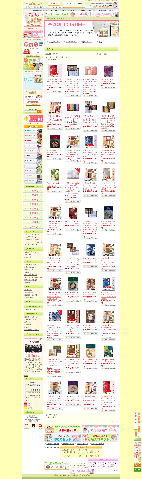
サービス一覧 (30, 231)
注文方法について (30, 267)
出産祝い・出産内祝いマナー (33, 317)
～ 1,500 (112, 462)
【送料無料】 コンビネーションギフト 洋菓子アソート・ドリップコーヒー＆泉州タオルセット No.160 (72, 262)
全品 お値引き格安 (68, 450)
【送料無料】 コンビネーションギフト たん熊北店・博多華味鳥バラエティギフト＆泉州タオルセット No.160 (90, 120)
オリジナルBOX (54, 42)
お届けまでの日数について (33, 264)
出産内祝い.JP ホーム (40, 10)
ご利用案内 (82, 10)
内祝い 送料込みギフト (69, 452)
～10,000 (102, 467)
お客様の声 (102, 10)
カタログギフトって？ (31, 252)
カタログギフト (31, 249)
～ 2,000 (92, 465)
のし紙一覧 (81, 14)
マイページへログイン (69, 10)
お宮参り (27, 322)
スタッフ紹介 (28, 297)
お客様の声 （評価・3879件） (33, 39)
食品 (100, 42)
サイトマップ (113, 10)
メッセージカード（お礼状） (33, 242)
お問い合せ (92, 10)
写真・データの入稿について (33, 277)
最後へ (55, 59)
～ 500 (92, 462)
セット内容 (28, 254)
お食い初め (28, 324)
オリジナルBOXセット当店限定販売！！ (33, 92)
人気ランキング (33, 123)
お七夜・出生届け (30, 319)
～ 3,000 (102, 465)
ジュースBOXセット (31, 309)
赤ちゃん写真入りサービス (33, 71)
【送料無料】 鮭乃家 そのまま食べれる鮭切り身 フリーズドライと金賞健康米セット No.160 (54, 364)
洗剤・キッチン (95, 452)
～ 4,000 (112, 465)
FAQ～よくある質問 (30, 280)
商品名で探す (33, 109)
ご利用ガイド (30, 261)
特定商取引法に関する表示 (81, 475)
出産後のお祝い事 (31, 314)
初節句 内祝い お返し (33, 56)
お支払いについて (30, 272)
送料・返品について (30, 275)
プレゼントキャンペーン (32, 245)
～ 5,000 (92, 467)
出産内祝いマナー (31, 412)
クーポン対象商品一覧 (33, 105)
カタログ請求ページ (30, 292)
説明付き (48, 54)
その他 (28, 286)
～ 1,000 (102, 462)
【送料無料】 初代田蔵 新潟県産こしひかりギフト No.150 (73, 118)
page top (114, 421)
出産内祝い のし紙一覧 (31, 239)
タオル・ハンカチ (83, 453)
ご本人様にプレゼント (31, 234)
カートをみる (54, 10)
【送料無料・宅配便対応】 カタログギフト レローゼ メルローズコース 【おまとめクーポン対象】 (109, 400)
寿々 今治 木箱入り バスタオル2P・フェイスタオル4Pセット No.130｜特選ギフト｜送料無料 (91, 83)
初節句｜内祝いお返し (31, 330)
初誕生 (26, 327)
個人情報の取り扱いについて (61, 475)
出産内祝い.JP (50, 18)
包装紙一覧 (28, 290)
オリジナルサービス (30, 237)
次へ (50, 59)
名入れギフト (83, 450)
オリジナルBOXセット (33, 306)
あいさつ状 (28, 257)
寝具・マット (87, 42)
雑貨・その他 (94, 456)
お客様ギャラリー (33, 28)
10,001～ (112, 467)
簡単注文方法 (28, 269)
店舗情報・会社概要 (30, 295)
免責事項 (27, 282)
